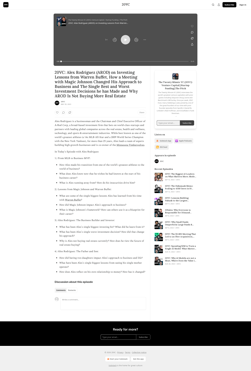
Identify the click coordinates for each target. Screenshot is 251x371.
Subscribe (229, 4)
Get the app (138, 359)
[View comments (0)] (192, 32)
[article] (175, 177)
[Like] (57, 112)
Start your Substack (119, 359)
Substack (112, 365)
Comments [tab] (60, 290)
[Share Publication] (218, 4)
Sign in (242, 4)
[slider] (125, 61)
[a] (159, 177)
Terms (127, 352)
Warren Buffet (73, 200)
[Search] (213, 4)
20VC (63, 102)
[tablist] (66, 290)
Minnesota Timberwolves (130, 145)
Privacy (120, 352)
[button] (106, 39)
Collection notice (139, 352)
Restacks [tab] (72, 290)
